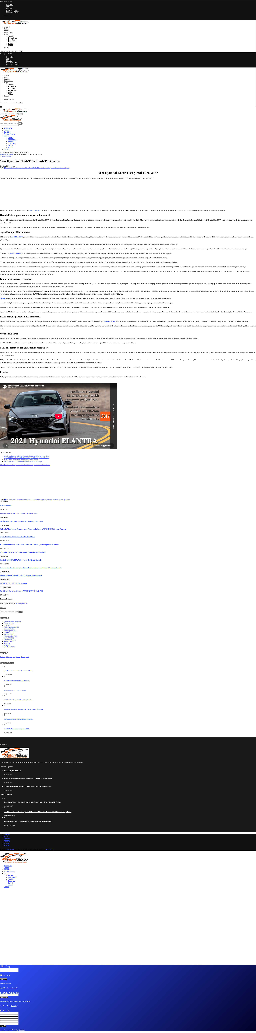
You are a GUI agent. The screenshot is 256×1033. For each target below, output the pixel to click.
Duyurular (12, 42)
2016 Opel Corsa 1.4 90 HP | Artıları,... (15, 690)
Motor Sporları (10, 636)
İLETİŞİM (9, 5)
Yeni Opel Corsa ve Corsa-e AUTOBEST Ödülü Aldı (21, 591)
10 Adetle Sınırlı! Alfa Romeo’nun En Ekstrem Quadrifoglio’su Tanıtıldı (29, 545)
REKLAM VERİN (12, 12)
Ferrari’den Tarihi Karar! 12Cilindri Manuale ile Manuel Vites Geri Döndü (31, 568)
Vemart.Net (49, 849)
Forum (6, 47)
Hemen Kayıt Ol (12, 988)
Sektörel (7, 31)
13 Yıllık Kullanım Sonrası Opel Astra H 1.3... (17, 728)
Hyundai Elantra (19, 465)
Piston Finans (8, 32)
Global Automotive (11, 627)
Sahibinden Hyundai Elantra (33, 465)
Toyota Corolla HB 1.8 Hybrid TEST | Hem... (17, 680)
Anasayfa (7, 27)
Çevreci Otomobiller (12, 622)
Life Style (8, 632)
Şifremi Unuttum (5, 983)
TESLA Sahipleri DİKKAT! (12, 770)
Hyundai (3, 298)
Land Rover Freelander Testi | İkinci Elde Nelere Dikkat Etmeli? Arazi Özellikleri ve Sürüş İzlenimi (37, 812)
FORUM (9, 8)
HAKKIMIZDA (11, 10)
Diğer (6, 34)
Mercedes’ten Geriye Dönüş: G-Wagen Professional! (21, 575)
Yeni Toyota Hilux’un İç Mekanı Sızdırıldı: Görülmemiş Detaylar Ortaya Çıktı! (26, 456)
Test (7, 643)
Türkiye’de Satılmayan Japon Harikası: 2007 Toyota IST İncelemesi (23, 709)
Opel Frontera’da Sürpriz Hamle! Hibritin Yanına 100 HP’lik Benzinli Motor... (28, 786)
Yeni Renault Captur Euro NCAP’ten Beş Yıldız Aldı (21, 521)
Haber (6, 29)
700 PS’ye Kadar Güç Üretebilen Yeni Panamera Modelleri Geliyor (23, 461)
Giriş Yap (14, 1006)
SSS (7, 6)
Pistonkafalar (10, 849)
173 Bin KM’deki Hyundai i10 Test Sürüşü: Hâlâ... (18, 700)
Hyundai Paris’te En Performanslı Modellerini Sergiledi (23, 552)
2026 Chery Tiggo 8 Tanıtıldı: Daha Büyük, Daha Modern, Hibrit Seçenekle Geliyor (32, 802)
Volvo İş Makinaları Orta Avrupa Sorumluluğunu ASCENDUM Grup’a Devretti (33, 529)
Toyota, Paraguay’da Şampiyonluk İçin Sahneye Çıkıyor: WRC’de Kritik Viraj (28, 778)
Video (10, 46)
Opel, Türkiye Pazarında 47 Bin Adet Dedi (17, 537)
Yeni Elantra (46, 465)
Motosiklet (12, 38)
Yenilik (10, 36)
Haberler (10, 154)
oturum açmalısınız (21, 603)
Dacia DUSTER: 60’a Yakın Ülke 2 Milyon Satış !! (20, 560)
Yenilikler (9, 647)
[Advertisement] (112, 194)
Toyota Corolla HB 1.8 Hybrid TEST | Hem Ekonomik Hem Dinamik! (28, 821)
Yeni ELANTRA (35, 210)
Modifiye (11, 40)
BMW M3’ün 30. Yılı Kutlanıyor (13, 583)
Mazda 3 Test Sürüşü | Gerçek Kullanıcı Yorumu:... (18, 719)
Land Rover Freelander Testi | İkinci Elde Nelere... (18, 670)
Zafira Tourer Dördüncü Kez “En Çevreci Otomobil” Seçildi (21, 459)
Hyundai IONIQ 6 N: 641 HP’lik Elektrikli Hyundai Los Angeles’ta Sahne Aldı (26, 458)
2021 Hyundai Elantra (7, 465)
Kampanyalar (10, 631)
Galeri (10, 44)
